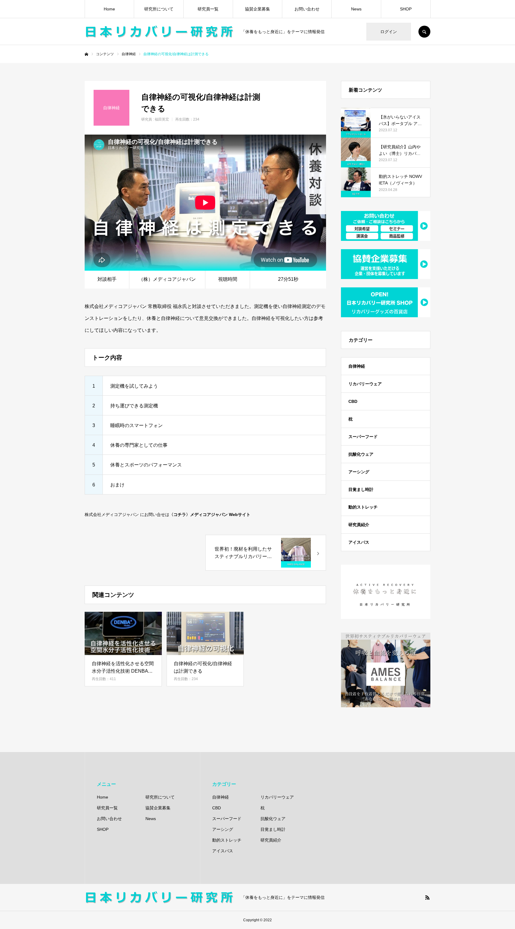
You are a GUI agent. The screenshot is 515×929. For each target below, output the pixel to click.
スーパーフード (363, 436)
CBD (352, 401)
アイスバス (358, 542)
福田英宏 (162, 119)
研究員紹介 (358, 524)
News (356, 9)
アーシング (358, 471)
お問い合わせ (306, 9)
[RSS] (427, 897)
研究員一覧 (208, 9)
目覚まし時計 (360, 489)
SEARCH (424, 32)
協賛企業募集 (257, 9)
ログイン (388, 31)
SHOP (406, 9)
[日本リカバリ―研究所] (159, 31)
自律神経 (356, 366)
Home (109, 9)
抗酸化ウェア (360, 454)
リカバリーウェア (365, 383)
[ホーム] (86, 54)
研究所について (158, 9)
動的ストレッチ (363, 507)
